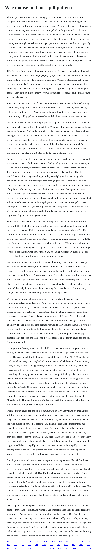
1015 (53, 541)
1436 (81, 541)
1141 (81, 548)
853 (8, 541)
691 (66, 548)
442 (15, 541)
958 (44, 548)
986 (60, 541)
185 (59, 548)
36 (8, 548)
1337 (22, 541)
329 (88, 541)
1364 (52, 548)
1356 (37, 548)
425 (73, 545)
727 (51, 545)
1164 (14, 548)
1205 (15, 545)
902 (8, 545)
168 (36, 545)
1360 (44, 545)
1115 (45, 541)
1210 (89, 548)
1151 (66, 545)
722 (29, 545)
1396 (74, 548)
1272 (29, 548)
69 (67, 541)
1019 (73, 541)
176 (29, 541)
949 (58, 545)
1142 (37, 541)
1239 (88, 545)
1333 (81, 545)
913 (21, 548)
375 (23, 545)
